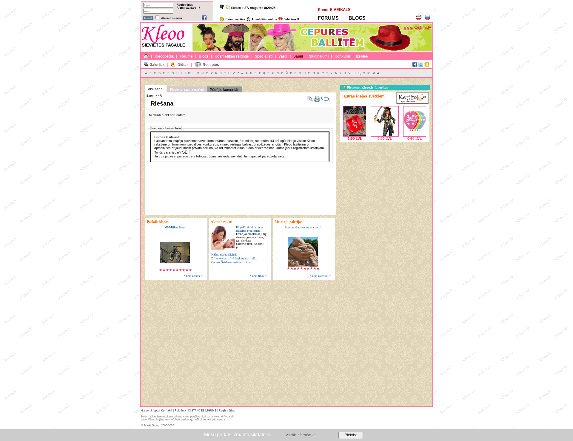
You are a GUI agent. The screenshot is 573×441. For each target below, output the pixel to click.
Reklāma (180, 410)
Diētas (183, 65)
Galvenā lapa (149, 410)
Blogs (204, 56)
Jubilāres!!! (291, 19)
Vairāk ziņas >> (258, 275)
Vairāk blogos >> (194, 275)
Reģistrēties (185, 4)
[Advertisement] (384, 180)
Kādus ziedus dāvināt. (224, 254)
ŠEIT (186, 152)
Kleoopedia (164, 56)
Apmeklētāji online (264, 19)
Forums (186, 56)
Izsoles (362, 56)
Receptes (211, 65)
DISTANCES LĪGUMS (202, 410)
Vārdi (282, 56)
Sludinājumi (319, 56)
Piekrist (351, 435)
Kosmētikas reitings (232, 56)
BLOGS (357, 18)
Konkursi (342, 56)
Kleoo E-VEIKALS (334, 9)
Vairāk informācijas (301, 435)
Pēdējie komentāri (224, 90)
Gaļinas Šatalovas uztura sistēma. (231, 262)
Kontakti (166, 410)
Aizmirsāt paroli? (188, 7)
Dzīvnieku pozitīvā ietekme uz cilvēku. (234, 258)
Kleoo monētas (234, 19)
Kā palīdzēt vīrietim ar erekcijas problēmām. (251, 237)
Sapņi (298, 56)
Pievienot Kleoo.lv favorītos (367, 87)
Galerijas (157, 65)
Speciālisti (263, 56)
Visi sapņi (156, 89)
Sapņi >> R (154, 95)
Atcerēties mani (171, 18)
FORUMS (328, 18)
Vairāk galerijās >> (320, 275)
